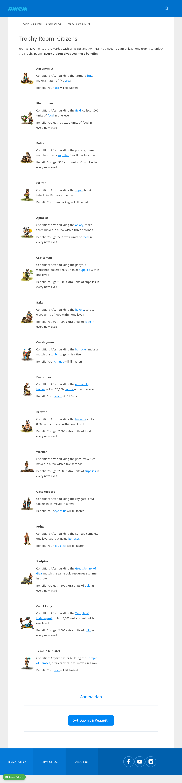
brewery (80, 419)
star (57, 670)
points (69, 389)
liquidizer (60, 546)
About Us (81, 762)
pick (57, 88)
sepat (79, 190)
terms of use (49, 762)
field (78, 110)
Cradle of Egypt (54, 23)
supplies (63, 155)
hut (89, 76)
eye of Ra (60, 511)
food (50, 115)
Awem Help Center (32, 23)
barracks (81, 349)
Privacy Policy (16, 762)
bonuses (74, 538)
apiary (79, 225)
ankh (58, 396)
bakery (79, 309)
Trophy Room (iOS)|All (78, 23)
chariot (59, 361)
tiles (67, 80)
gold (88, 585)
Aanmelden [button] (91, 697)
